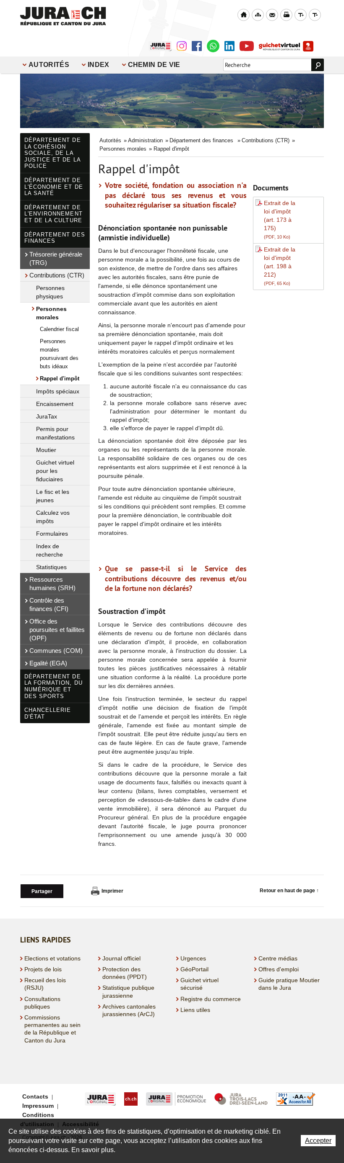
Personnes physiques (50, 292)
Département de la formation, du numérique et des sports (53, 686)
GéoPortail (194, 969)
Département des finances (54, 237)
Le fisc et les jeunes (52, 495)
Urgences (193, 958)
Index (98, 64)
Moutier (46, 450)
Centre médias (277, 958)
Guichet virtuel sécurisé (199, 984)
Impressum (38, 1105)
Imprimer (112, 891)
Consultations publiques (42, 1003)
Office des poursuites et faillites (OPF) (57, 630)
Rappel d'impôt (59, 378)
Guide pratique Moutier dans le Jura (289, 984)
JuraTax (46, 416)
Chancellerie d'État (47, 713)
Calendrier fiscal (59, 329)
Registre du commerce (210, 999)
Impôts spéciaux (57, 391)
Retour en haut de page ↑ (289, 890)
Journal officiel (121, 958)
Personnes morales (51, 313)
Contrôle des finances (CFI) (48, 604)
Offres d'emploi (278, 969)
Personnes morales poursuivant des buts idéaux (59, 354)
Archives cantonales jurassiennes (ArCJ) (129, 1010)
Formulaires (52, 533)
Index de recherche (49, 550)
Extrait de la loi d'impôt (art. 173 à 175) (279, 219)
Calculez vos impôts (53, 516)
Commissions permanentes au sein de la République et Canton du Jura (52, 1029)
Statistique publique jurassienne (128, 991)
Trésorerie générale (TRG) (55, 258)
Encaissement (54, 404)
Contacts (35, 1096)
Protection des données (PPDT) (124, 973)
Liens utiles (195, 1009)
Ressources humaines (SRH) (52, 583)
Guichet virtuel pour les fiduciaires (55, 471)
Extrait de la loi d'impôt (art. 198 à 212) (279, 266)
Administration (145, 140)
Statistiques (51, 567)
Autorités (49, 64)
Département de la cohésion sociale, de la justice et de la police (52, 153)
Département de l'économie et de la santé (53, 186)
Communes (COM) (56, 650)
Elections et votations (52, 958)
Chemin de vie (154, 64)
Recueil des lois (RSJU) (45, 984)
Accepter (318, 1140)
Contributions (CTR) (56, 275)
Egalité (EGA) (48, 663)
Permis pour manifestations (55, 433)
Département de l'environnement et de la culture (53, 213)
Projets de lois (43, 969)
